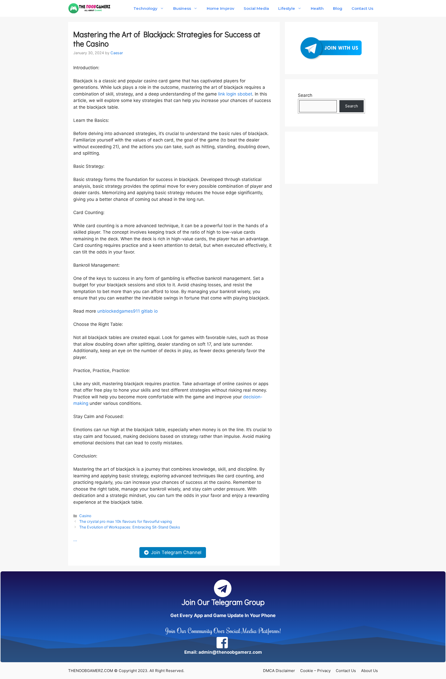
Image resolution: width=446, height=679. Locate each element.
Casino (85, 516)
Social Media (256, 8)
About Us (369, 670)
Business (182, 8)
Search (305, 95)
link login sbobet (235, 94)
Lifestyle (286, 8)
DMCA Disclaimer (279, 670)
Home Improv (220, 8)
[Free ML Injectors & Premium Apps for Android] (89, 8)
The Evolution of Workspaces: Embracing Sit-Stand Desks (129, 527)
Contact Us (362, 8)
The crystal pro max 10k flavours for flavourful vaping (125, 521)
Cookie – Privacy (315, 670)
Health (317, 8)
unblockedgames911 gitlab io (127, 311)
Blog (337, 8)
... (75, 539)
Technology (145, 8)
